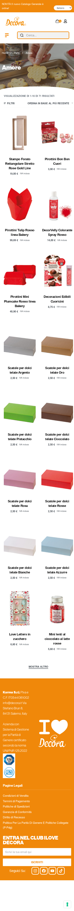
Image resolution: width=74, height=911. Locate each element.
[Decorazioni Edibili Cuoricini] (57, 270)
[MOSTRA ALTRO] (38, 667)
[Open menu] (7, 35)
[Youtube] (52, 871)
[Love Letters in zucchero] (20, 608)
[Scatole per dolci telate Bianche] (20, 541)
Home (5, 53)
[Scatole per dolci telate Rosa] (20, 475)
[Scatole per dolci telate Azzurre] (57, 541)
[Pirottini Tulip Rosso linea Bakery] (20, 204)
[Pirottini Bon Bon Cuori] (57, 133)
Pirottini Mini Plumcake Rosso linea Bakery (19, 301)
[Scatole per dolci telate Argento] (20, 342)
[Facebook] (44, 871)
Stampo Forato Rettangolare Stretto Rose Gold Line (19, 163)
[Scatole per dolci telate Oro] (57, 342)
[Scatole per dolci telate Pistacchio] (20, 408)
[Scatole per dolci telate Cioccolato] (57, 408)
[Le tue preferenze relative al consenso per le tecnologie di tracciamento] (67, 904)
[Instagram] (35, 871)
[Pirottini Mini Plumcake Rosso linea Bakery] (20, 270)
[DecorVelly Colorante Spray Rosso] (57, 204)
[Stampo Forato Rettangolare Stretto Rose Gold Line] (20, 133)
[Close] (67, 35)
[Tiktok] (61, 871)
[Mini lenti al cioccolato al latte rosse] (57, 608)
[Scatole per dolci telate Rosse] (57, 475)
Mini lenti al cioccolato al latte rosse (57, 639)
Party (17, 53)
